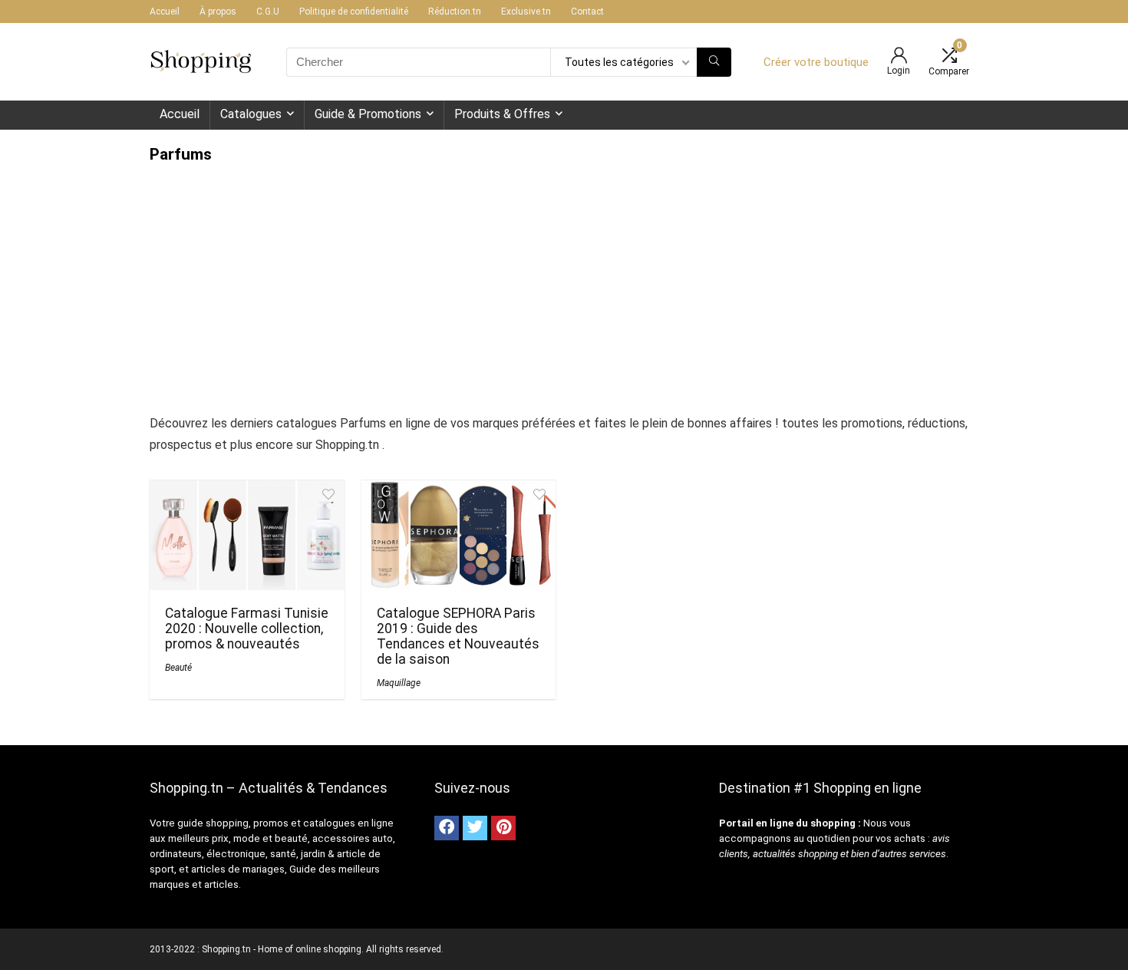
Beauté (178, 667)
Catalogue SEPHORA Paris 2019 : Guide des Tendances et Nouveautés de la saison (458, 636)
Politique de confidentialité (353, 11)
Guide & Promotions (368, 114)
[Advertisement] (564, 278)
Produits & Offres (502, 114)
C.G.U (267, 11)
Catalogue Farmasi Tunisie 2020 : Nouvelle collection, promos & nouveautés (246, 628)
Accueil (165, 11)
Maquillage (399, 683)
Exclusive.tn (526, 11)
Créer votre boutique (816, 62)
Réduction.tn (454, 11)
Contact (587, 11)
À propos (218, 11)
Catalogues (251, 114)
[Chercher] (714, 62)
